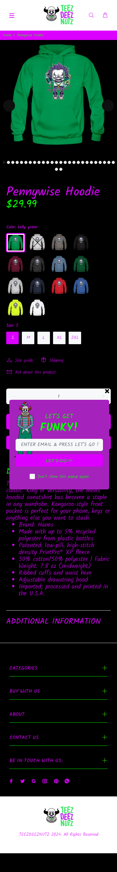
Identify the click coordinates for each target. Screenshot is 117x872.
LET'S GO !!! (59, 460)
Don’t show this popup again (63, 476)
